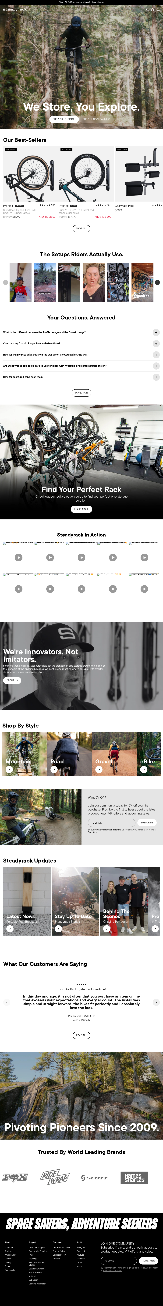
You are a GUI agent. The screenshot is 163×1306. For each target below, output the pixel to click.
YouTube (80, 1255)
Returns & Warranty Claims (37, 1264)
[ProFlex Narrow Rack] (31, 183)
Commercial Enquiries (38, 1251)
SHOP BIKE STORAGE (64, 119)
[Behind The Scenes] (106, 928)
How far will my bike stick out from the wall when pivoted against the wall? (46, 355)
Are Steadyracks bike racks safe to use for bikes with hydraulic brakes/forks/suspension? (54, 366)
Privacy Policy (59, 1251)
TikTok (79, 1262)
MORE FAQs (81, 393)
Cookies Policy (59, 1255)
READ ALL (81, 1035)
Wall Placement (35, 1272)
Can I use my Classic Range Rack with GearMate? (31, 344)
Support (32, 1242)
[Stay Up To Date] (58, 928)
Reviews (8, 1251)
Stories (8, 1258)
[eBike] (143, 769)
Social (79, 1242)
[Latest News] (10, 928)
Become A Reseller (37, 1283)
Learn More (98, 2)
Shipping (32, 1258)
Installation (33, 1276)
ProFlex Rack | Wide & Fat (81, 1016)
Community (10, 1270)
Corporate (57, 1242)
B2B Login (33, 1280)
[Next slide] (156, 1002)
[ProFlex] (155, 928)
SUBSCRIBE (147, 823)
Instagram (81, 1247)
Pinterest (81, 1258)
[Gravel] (99, 769)
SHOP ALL (81, 228)
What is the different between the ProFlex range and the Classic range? (44, 332)
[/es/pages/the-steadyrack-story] (81, 666)
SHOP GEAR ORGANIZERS (96, 119)
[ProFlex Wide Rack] (86, 183)
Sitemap (56, 1258)
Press (7, 1266)
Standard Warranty (37, 1268)
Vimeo (79, 1266)
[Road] (54, 769)
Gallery (8, 1262)
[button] (147, 9)
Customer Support (37, 1247)
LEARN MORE (81, 509)
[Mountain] (9, 769)
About (7, 1242)
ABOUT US (12, 680)
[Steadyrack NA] (15, 10)
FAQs (31, 1255)
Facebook (81, 1251)
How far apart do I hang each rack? (23, 377)
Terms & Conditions (61, 1247)
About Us (9, 1247)
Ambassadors (10, 1255)
